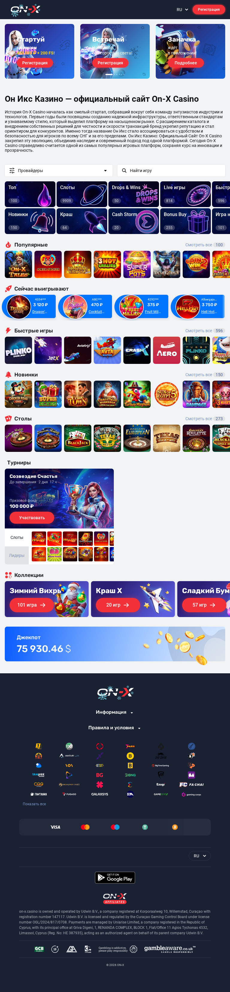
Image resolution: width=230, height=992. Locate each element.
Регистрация (209, 9)
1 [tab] (109, 74)
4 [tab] (119, 74)
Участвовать (32, 517)
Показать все (34, 804)
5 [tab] (121, 74)
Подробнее (186, 62)
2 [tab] (114, 74)
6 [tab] (124, 74)
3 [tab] (116, 74)
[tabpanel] (39, 51)
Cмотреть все (204, 330)
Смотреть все (204, 244)
